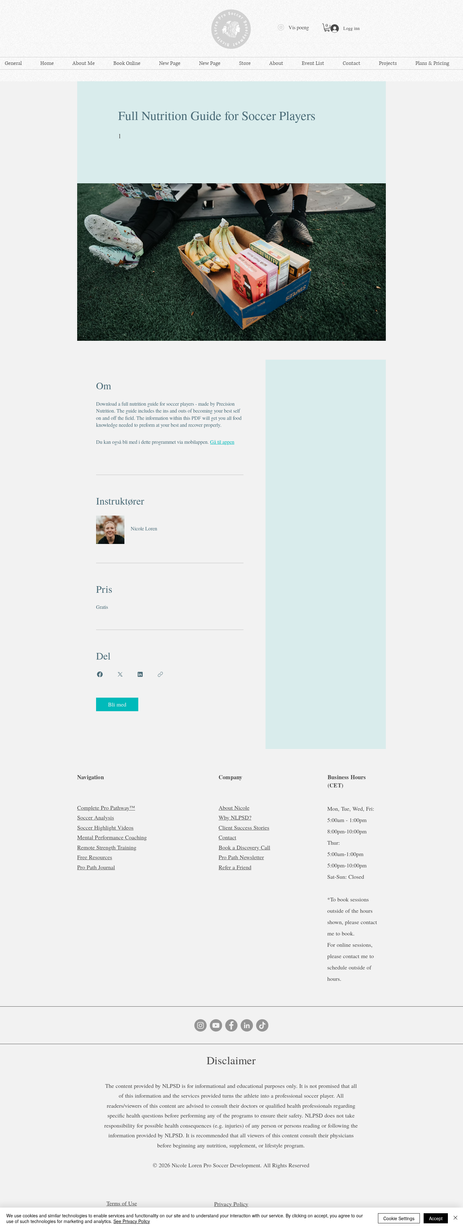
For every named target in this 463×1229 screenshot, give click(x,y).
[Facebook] (231, 1025)
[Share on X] (120, 674)
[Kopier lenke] (160, 674)
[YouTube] (216, 1025)
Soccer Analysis (95, 817)
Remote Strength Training (106, 847)
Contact (227, 837)
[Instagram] (200, 1025)
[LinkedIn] (247, 1025)
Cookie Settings (398, 1218)
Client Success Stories (244, 827)
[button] (327, 27)
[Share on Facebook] (100, 674)
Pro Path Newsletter (241, 857)
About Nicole (234, 807)
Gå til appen (222, 441)
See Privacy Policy (131, 1221)
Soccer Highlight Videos (105, 827)
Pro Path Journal (96, 867)
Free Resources (94, 857)
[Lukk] (455, 1218)
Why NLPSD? (235, 817)
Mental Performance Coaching (112, 837)
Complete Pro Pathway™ (106, 807)
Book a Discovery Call (244, 847)
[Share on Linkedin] (140, 674)
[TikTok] (262, 1025)
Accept (436, 1218)
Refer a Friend (235, 867)
